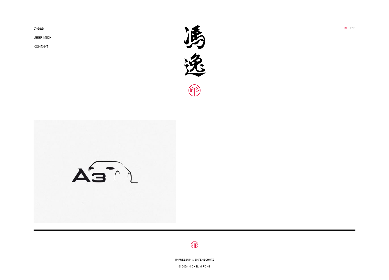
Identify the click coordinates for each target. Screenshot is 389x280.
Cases (39, 28)
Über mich (43, 37)
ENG (352, 28)
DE (345, 28)
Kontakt (41, 46)
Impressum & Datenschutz (194, 259)
